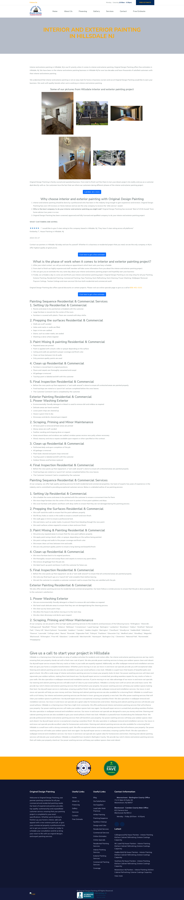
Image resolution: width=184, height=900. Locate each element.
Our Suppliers (98, 805)
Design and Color (99, 825)
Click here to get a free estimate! (92, 254)
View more (118, 876)
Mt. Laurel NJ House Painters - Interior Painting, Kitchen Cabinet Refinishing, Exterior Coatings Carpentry (132, 846)
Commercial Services (101, 833)
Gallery (96, 11)
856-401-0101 (136, 287)
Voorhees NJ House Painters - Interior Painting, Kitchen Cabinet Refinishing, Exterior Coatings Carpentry (132, 863)
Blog (95, 797)
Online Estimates (99, 836)
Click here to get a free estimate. (92, 294)
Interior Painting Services (99, 851)
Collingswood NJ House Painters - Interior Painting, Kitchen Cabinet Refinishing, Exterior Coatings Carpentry (133, 837)
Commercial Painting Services (101, 863)
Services (110, 11)
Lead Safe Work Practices (99, 809)
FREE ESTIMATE (145, 2)
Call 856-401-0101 (92, 192)
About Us (68, 11)
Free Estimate (139, 11)
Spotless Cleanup (100, 822)
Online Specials (99, 840)
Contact (123, 11)
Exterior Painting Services (99, 857)
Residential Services (101, 829)
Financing (83, 11)
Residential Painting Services (101, 844)
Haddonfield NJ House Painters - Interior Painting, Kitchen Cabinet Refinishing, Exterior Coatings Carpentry (133, 854)
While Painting (99, 814)
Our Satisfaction (99, 801)
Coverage (96, 868)
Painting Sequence (100, 818)
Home (54, 11)
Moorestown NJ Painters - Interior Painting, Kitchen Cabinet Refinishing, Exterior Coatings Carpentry (134, 871)
